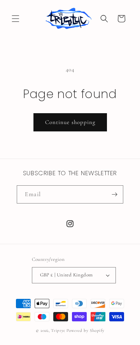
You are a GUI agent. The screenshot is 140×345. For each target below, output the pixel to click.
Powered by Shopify (85, 330)
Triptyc (58, 330)
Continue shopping (70, 122)
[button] (15, 18)
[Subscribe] (114, 194)
